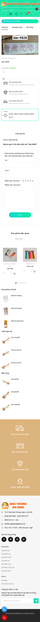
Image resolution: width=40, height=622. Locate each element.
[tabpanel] (10, 261)
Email (7, 170)
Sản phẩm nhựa (17, 27)
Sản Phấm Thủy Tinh (7, 567)
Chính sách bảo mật (7, 584)
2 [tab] (18, 282)
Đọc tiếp (4, 273)
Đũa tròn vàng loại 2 (17, 321)
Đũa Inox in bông (16, 295)
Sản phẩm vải (5, 560)
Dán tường (29, 27)
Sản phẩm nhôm (6, 557)
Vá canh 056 (15, 392)
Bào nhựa (7, 264)
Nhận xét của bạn (13, 185)
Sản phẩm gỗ (5, 550)
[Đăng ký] (36, 600)
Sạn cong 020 (15, 337)
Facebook (4, 540)
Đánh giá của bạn (12, 181)
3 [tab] (20, 282)
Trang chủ (4, 27)
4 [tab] (22, 282)
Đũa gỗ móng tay (16, 308)
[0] (27, 14)
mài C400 (10, 268)
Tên (6, 160)
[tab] (20, 134)
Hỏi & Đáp (4, 580)
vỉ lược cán (30, 266)
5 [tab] (24, 282)
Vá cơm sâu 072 (16, 350)
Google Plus (23, 540)
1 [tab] (16, 282)
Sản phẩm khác (6, 571)
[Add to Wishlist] (4, 75)
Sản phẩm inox (6, 554)
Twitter (10, 540)
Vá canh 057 (15, 379)
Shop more (19, 239)
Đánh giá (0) (20, 134)
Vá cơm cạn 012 (16, 362)
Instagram (17, 540)
